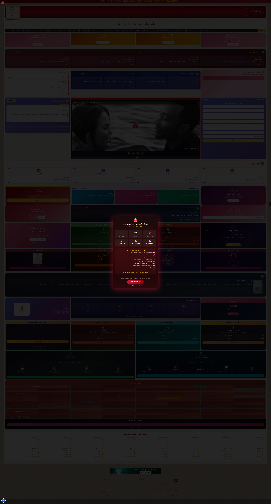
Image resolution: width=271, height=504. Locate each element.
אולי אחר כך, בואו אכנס (135, 285)
